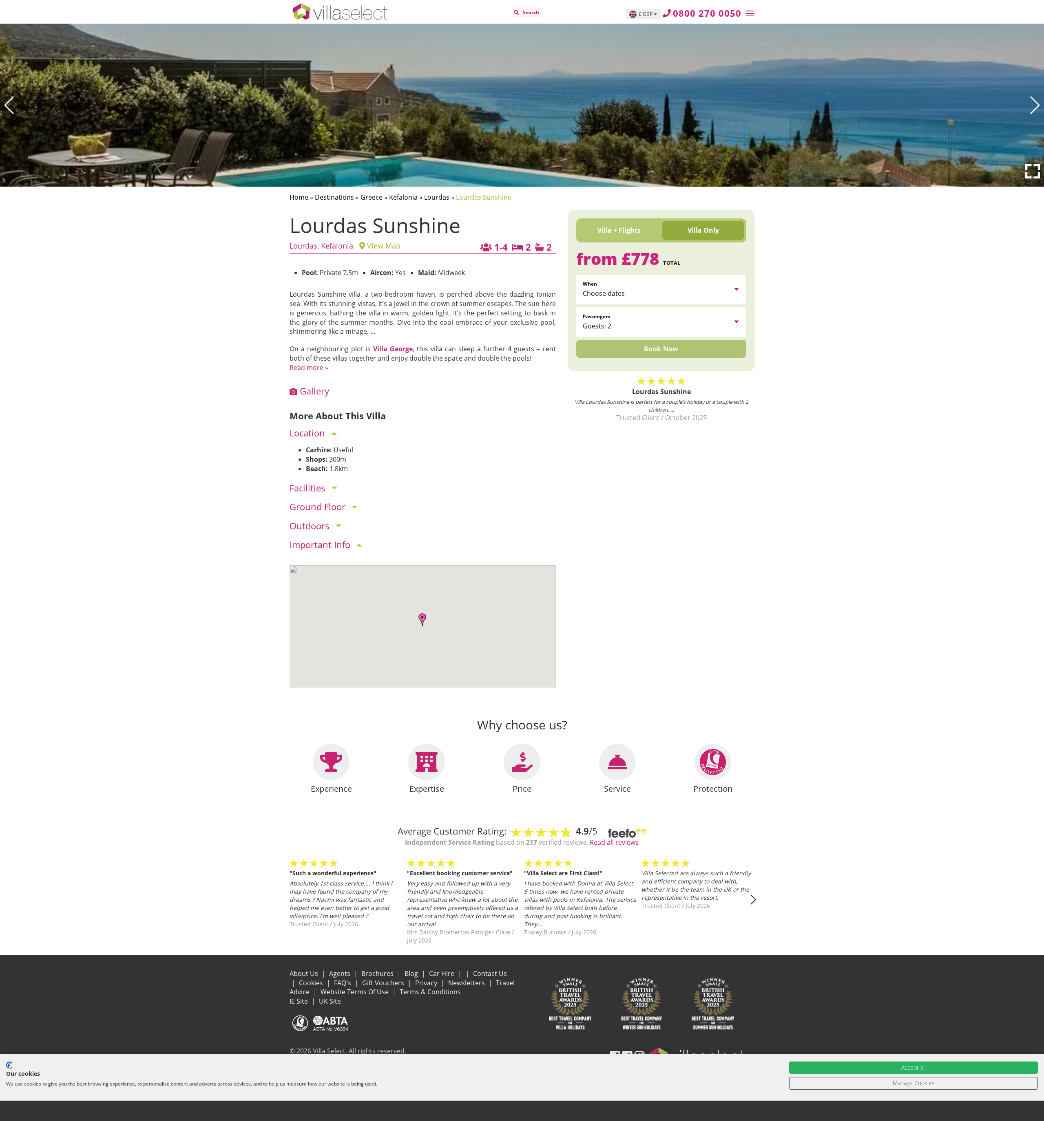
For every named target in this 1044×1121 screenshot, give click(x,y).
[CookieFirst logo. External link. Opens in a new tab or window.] (9, 1065)
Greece (372, 197)
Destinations (334, 197)
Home (299, 197)
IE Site (300, 1001)
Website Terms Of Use (355, 991)
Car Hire (442, 973)
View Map (382, 246)
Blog (412, 973)
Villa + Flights (619, 230)
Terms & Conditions (430, 991)
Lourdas (436, 197)
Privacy (427, 982)
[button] (9, 105)
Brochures (378, 973)
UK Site (330, 1001)
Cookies (312, 982)
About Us (305, 973)
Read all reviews (614, 842)
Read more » (309, 367)
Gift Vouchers (384, 982)
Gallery (313, 391)
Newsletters (467, 982)
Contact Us (490, 973)
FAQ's (343, 982)
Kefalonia (403, 197)
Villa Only (703, 230)
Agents (340, 973)
